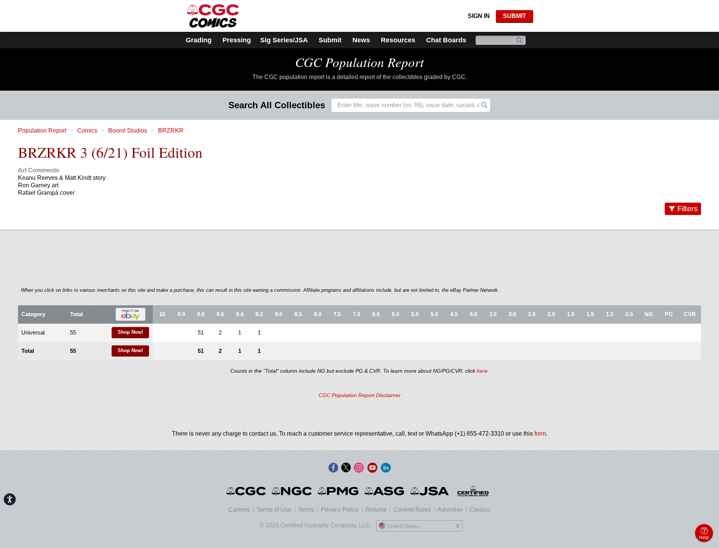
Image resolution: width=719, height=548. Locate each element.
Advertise (450, 509)
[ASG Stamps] (385, 491)
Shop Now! (130, 332)
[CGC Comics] (246, 491)
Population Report (42, 130)
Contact (480, 509)
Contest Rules (412, 509)
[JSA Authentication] (429, 491)
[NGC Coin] (292, 491)
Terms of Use (274, 509)
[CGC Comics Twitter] (346, 468)
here (482, 371)
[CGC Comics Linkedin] (385, 468)
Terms (306, 509)
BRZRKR (170, 130)
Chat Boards (446, 40)
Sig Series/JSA (284, 40)
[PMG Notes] (339, 491)
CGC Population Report (359, 62)
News (361, 40)
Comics (87, 130)
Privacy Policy (340, 509)
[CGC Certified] (213, 16)
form (540, 433)
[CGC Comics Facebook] (333, 468)
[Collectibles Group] (473, 491)
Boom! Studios (127, 130)
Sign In (479, 16)
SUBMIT (514, 16)
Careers (239, 509)
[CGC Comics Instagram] (358, 468)
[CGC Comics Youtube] (372, 468)
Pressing (236, 40)
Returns (375, 509)
